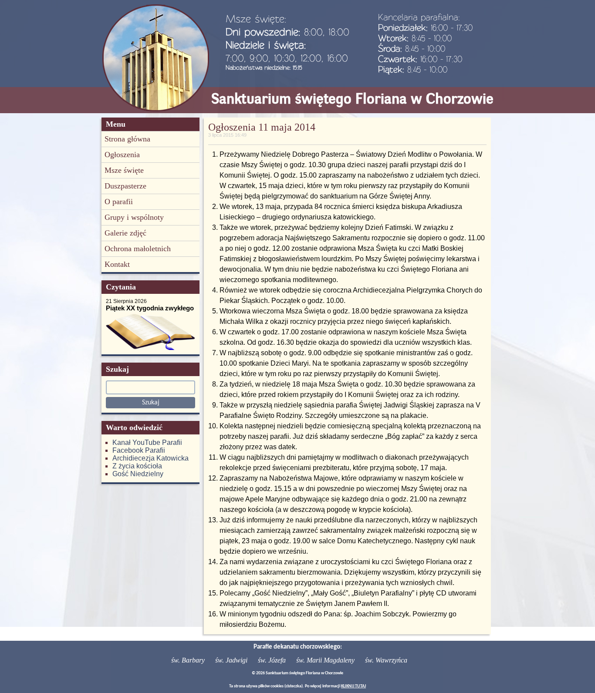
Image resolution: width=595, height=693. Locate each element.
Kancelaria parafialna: (419, 17)
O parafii (119, 201)
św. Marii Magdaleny (325, 660)
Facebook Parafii (138, 450)
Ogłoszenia (122, 154)
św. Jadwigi (231, 660)
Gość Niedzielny (137, 474)
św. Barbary (188, 660)
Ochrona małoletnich (138, 248)
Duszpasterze (125, 186)
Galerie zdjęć (125, 233)
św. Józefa (272, 660)
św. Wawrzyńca (386, 660)
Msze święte (124, 170)
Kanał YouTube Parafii (147, 442)
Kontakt (117, 264)
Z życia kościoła (137, 466)
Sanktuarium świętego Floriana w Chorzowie (352, 99)
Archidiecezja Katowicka (150, 458)
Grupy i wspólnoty (134, 217)
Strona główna (127, 139)
